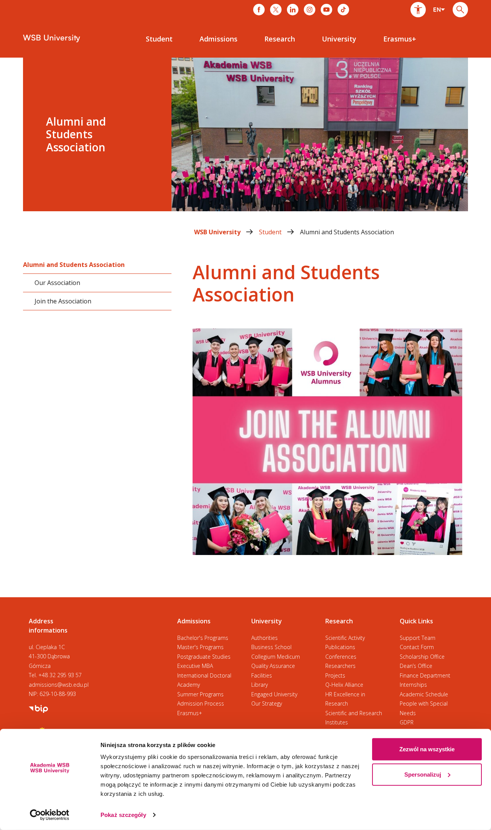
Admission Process (200, 703)
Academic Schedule (424, 694)
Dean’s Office (416, 665)
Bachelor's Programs (202, 637)
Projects (335, 675)
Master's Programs (200, 647)
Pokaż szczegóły (123, 815)
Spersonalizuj (422, 774)
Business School (271, 647)
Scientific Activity (345, 637)
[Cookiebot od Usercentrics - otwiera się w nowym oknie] (49, 815)
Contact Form (417, 647)
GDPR (407, 722)
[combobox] (439, 9)
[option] (245, 134)
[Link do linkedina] (292, 9)
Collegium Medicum (275, 656)
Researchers (340, 665)
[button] (418, 9)
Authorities (264, 637)
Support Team (417, 637)
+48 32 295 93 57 (60, 675)
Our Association (57, 282)
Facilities (261, 675)
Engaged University (274, 694)
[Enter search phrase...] (460, 9)
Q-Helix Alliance (344, 684)
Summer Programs (200, 694)
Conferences (340, 656)
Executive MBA (195, 665)
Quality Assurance (273, 665)
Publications (340, 647)
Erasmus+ (189, 713)
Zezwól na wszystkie (427, 749)
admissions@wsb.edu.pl (59, 684)
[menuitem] (159, 38)
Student (271, 232)
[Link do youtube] (326, 9)
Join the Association (63, 301)
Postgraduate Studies (204, 656)
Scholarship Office (422, 656)
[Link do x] (276, 9)
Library (259, 684)
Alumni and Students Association (347, 232)
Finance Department (425, 675)
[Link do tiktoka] (343, 9)
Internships (413, 684)
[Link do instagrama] (309, 9)
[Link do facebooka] (259, 9)
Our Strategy (266, 703)
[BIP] (38, 708)
